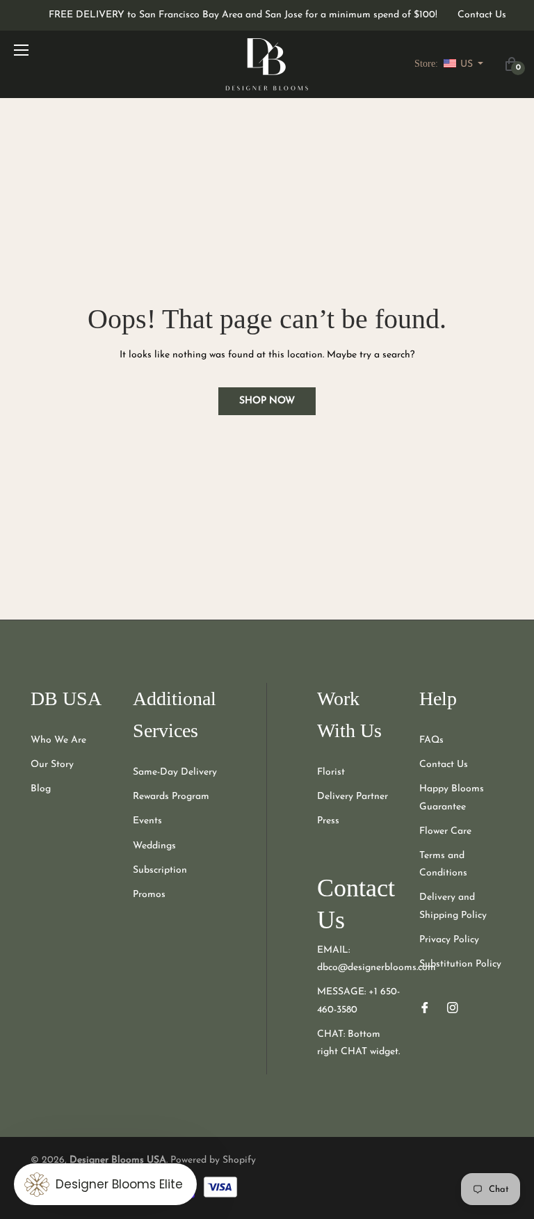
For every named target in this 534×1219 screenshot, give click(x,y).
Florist (331, 772)
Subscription (160, 870)
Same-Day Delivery (175, 772)
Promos (149, 894)
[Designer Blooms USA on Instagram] (452, 1007)
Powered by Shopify (213, 1160)
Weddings (154, 846)
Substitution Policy (460, 964)
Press (328, 821)
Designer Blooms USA (118, 1160)
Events (147, 821)
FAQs (431, 740)
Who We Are (58, 740)
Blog (41, 789)
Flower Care (445, 831)
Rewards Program (171, 796)
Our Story (52, 764)
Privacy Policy (449, 940)
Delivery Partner (352, 796)
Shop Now (267, 401)
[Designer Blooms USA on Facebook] (424, 1007)
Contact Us (482, 15)
